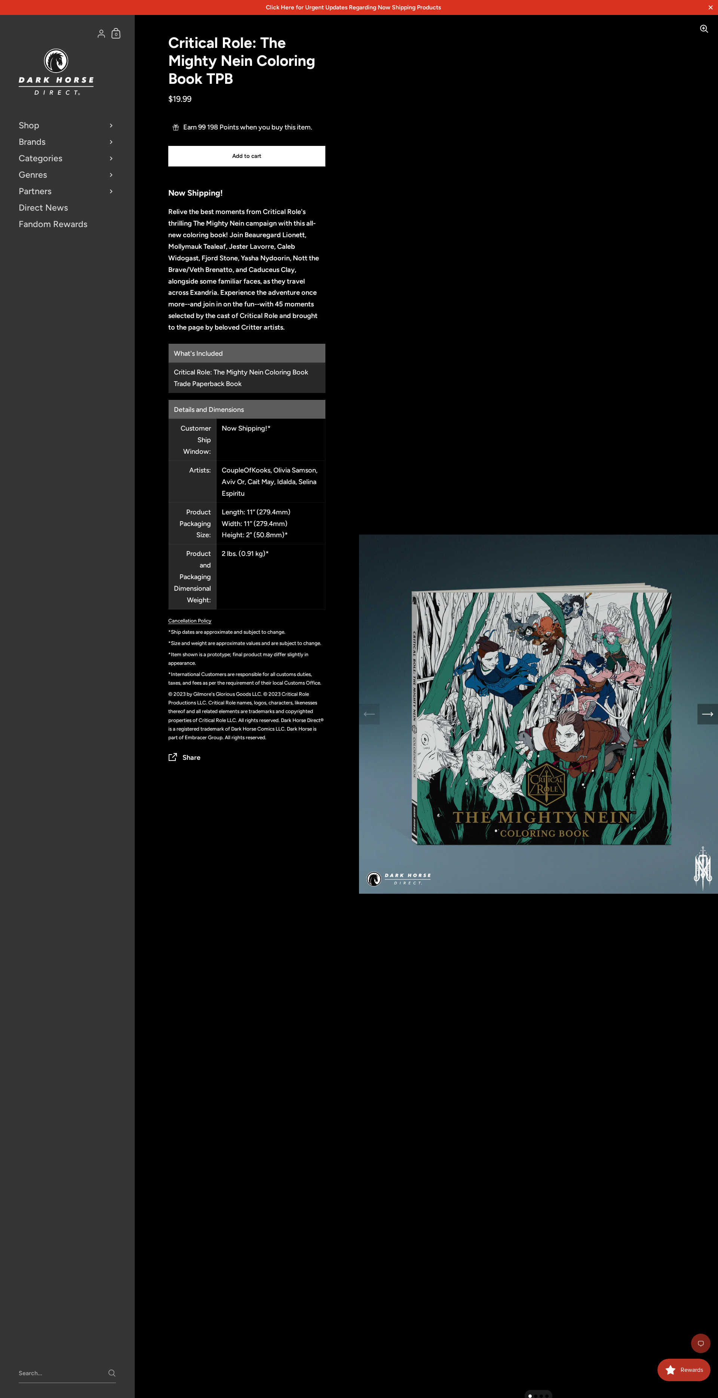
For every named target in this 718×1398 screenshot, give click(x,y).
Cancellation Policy (189, 621)
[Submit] (112, 1373)
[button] (530, 1396)
